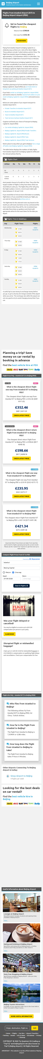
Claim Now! (9, 634)
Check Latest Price (21, 415)
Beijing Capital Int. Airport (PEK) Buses (17, 134)
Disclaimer (30, 1035)
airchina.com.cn (25, 199)
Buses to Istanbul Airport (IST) (14, 111)
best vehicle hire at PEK (25, 365)
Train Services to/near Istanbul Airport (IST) (19, 118)
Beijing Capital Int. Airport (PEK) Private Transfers (20, 130)
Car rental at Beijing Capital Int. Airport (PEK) (19, 127)
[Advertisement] (21, 327)
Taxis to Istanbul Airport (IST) (14, 115)
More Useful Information (21, 1016)
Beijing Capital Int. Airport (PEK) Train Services (19, 140)
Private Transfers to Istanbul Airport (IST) (18, 108)
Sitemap (22, 1037)
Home (8, 1033)
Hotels (13, 1035)
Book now (21, 41)
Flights (14, 1033)
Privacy (38, 1035)
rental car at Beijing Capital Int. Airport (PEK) (24, 92)
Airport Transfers (32, 1033)
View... (6, 920)
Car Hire (21, 1033)
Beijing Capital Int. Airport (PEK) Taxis (16, 137)
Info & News (21, 1035)
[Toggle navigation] (38, 4)
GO (34, 1028)
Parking (6, 1035)
